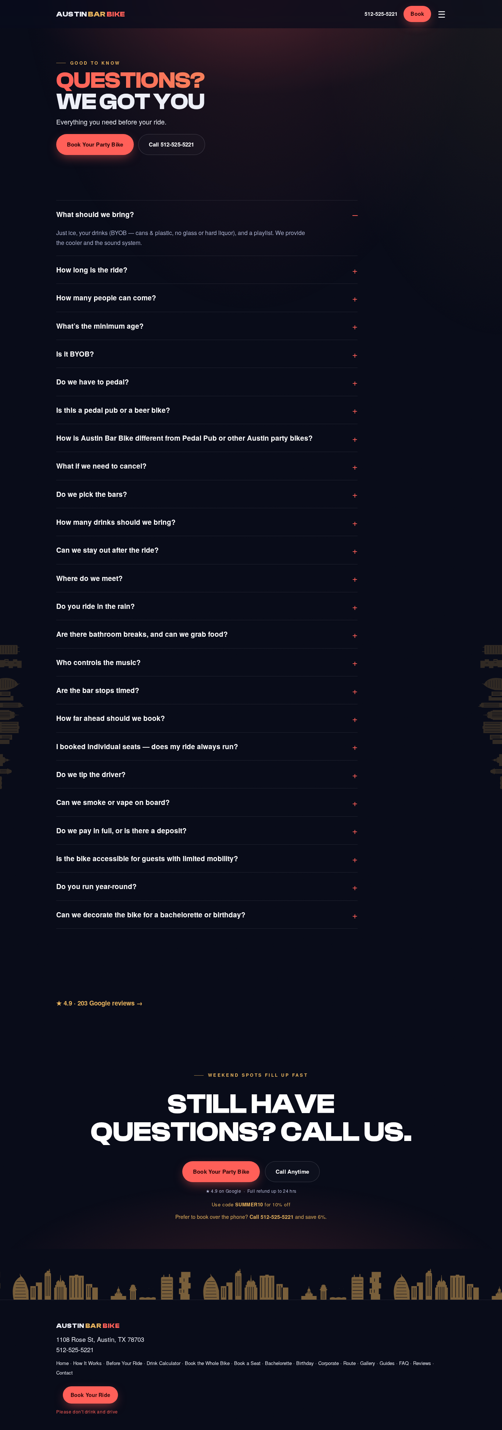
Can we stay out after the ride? (107, 550)
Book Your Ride (90, 1394)
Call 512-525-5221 (171, 144)
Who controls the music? (98, 662)
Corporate (328, 1362)
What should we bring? (95, 214)
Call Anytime (292, 1171)
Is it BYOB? (75, 354)
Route (349, 1362)
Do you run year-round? (96, 886)
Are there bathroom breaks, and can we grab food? (142, 634)
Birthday (305, 1362)
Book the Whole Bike (207, 1362)
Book (417, 13)
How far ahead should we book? (110, 718)
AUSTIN (90, 14)
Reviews (422, 1362)
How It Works (87, 1362)
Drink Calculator (163, 1362)
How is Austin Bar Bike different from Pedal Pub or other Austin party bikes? (184, 438)
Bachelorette (278, 1362)
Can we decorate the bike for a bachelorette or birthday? (150, 915)
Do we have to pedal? (92, 382)
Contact (64, 1372)
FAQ (404, 1362)
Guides (387, 1362)
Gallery (367, 1362)
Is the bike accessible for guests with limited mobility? (147, 858)
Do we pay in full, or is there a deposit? (121, 830)
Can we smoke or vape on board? (113, 802)
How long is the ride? (92, 270)
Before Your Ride (124, 1362)
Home (62, 1362)
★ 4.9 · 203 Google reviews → (99, 1003)
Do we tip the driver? (91, 774)
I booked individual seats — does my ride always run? (147, 746)
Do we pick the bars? (91, 494)
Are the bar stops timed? (97, 690)
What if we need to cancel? (101, 466)
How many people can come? (106, 298)
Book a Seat (247, 1362)
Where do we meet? (89, 578)
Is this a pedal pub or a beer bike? (113, 410)
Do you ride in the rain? (95, 606)
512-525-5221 (381, 13)
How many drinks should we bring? (116, 522)
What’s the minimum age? (100, 326)
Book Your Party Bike (95, 144)
